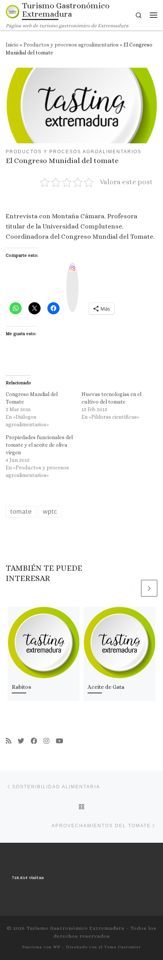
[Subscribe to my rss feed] (8, 741)
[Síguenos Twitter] (21, 741)
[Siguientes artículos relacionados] (149, 588)
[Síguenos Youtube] (59, 741)
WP (56, 946)
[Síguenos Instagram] (46, 741)
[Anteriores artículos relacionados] (131, 588)
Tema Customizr (122, 946)
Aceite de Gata (106, 686)
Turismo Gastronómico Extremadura (75, 928)
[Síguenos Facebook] (34, 741)
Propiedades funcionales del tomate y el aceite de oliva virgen (39, 444)
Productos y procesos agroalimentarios (71, 45)
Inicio (12, 45)
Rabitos (21, 686)
